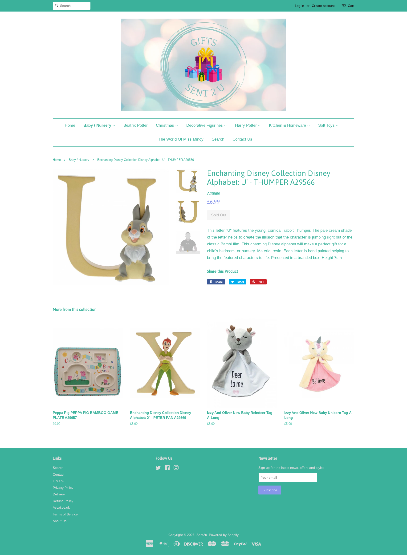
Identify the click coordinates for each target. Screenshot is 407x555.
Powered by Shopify (224, 535)
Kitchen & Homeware (288, 125)
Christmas (165, 125)
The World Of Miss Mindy (181, 139)
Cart (351, 6)
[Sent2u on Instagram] (176, 468)
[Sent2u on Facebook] (167, 468)
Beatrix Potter (135, 125)
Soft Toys (327, 125)
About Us (59, 521)
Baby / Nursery (97, 125)
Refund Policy (63, 501)
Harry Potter (246, 125)
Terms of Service (65, 514)
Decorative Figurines (205, 125)
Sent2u (201, 535)
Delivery (59, 494)
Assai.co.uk (61, 507)
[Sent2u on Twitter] (158, 468)
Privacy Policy (63, 488)
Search (218, 139)
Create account (323, 6)
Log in (299, 6)
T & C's (58, 481)
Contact (58, 474)
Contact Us (242, 139)
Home (70, 125)
